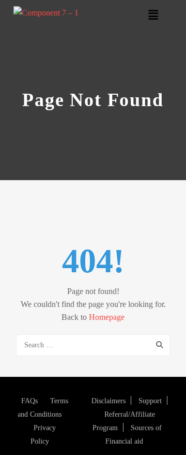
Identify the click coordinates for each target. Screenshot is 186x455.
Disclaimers (108, 401)
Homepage (107, 317)
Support (150, 401)
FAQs (29, 401)
